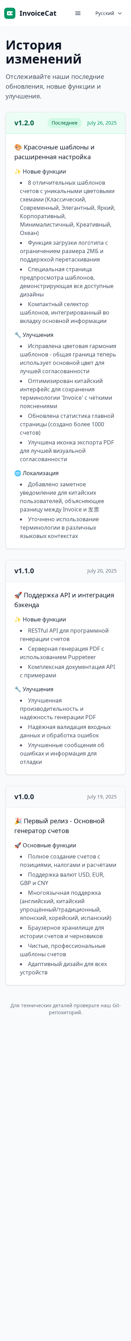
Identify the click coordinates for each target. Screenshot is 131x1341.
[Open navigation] (78, 13)
